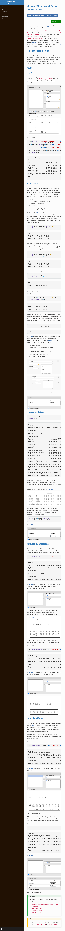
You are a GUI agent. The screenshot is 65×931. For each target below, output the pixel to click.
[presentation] (44, 320)
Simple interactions (6, 14)
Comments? (5, 21)
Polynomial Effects (37, 908)
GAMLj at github (41, 924)
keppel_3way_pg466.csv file (34, 38)
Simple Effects (5, 16)
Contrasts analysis (37, 910)
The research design (7, 6)
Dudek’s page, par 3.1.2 (45, 79)
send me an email (52, 924)
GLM (3, 9)
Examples (4, 18)
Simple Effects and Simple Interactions (11, 2)
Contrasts (4, 11)
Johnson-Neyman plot (38, 912)
